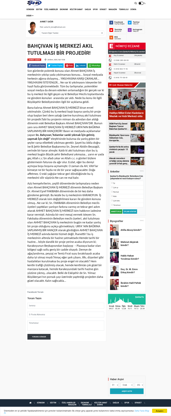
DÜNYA (133, 9)
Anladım (159, 410)
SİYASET (103, 9)
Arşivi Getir (127, 391)
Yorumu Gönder (39, 337)
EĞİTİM (39, 9)
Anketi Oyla (116, 211)
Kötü (115, 196)
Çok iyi (115, 187)
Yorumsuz (117, 205)
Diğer (29, 16)
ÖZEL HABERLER (51, 9)
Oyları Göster (130, 211)
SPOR (95, 9)
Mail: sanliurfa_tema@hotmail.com (52, 27)
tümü (142, 171)
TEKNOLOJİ (123, 9)
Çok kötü (116, 201)
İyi (114, 183)
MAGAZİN (113, 9)
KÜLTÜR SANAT (76, 9)
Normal (116, 192)
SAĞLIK (88, 9)
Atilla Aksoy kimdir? (131, 230)
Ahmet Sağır (34, 60)
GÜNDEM (30, 9)
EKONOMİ (64, 9)
